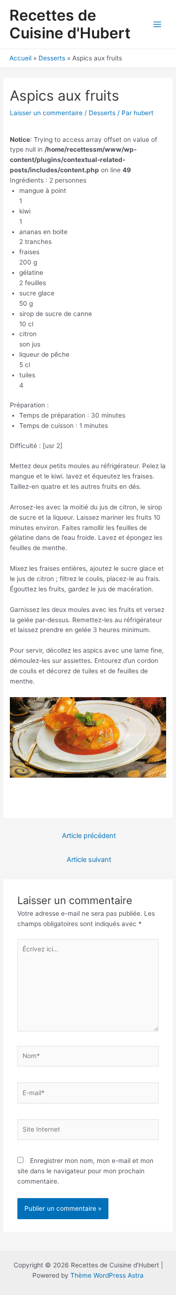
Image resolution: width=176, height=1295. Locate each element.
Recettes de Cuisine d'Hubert (69, 24)
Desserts (102, 113)
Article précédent (89, 835)
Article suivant (89, 859)
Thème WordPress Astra (107, 1275)
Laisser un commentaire (46, 113)
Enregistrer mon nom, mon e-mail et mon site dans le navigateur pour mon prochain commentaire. (85, 1171)
